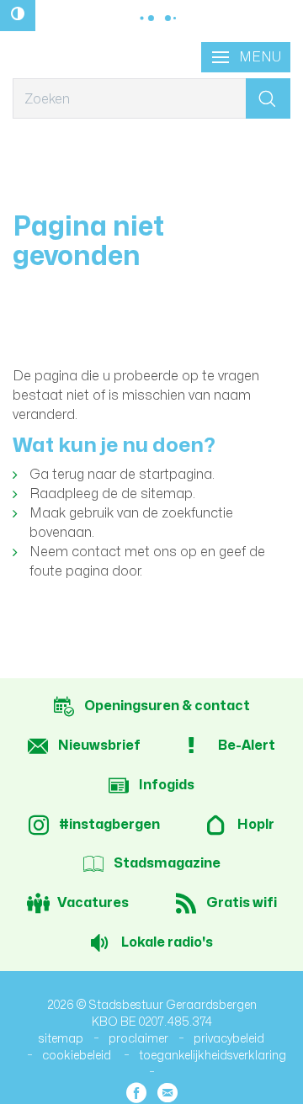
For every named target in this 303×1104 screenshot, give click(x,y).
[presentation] (245, 57)
